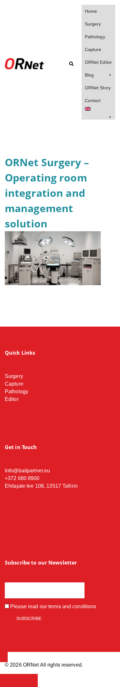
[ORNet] (28, 64)
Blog (89, 75)
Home (91, 11)
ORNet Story (98, 87)
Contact (93, 100)
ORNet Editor (98, 62)
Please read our (52, 606)
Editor (12, 399)
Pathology (95, 36)
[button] (71, 64)
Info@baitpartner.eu (27, 470)
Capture (93, 49)
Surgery (93, 23)
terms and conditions (72, 606)
